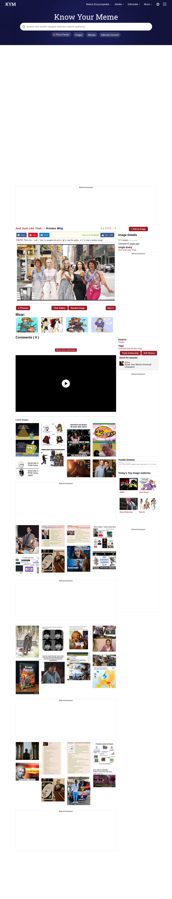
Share (22, 235)
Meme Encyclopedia (97, 4)
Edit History (149, 353)
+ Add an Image (138, 229)
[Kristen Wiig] (66, 272)
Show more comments (65, 350)
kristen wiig (136, 348)
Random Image (78, 308)
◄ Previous (22, 308)
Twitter (121, 342)
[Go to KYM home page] (10, 5)
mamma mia (124, 348)
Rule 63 (142, 512)
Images (78, 35)
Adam (127, 362)
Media (118, 4)
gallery (58, 240)
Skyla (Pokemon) (126, 512)
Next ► (110, 308)
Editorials (133, 4)
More (146, 4)
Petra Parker (144, 492)
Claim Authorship (130, 353)
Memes (91, 35)
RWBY (122, 492)
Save (33, 235)
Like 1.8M (108, 235)
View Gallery (60, 308)
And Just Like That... (30, 228)
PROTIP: (20, 240)
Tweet (45, 235)
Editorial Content (110, 35)
